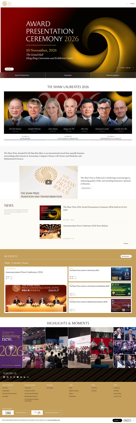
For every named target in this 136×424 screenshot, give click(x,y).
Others (115, 385)
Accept (116, 420)
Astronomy (28, 388)
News (70, 388)
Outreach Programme (7, 408)
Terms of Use (117, 396)
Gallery (71, 393)
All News (126, 243)
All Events (94, 388)
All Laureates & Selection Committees (32, 400)
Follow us (9, 373)
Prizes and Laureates (30, 385)
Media (70, 385)
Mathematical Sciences (31, 396)
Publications (72, 396)
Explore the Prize (86, 188)
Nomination (68, 75)
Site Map (116, 390)
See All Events (125, 256)
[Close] (133, 420)
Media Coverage (73, 390)
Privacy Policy (117, 393)
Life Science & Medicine (31, 393)
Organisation (5, 390)
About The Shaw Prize (7, 385)
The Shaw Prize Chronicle (9, 393)
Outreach (94, 390)
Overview (5, 388)
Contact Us (117, 388)
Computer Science (30, 390)
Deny (126, 420)
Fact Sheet (5, 396)
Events (93, 385)
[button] (48, 182)
